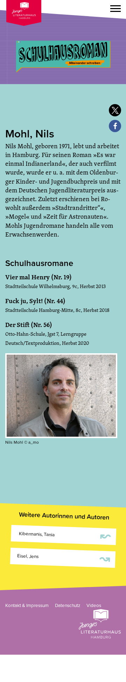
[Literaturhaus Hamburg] (100, 624)
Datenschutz (67, 605)
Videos (93, 605)
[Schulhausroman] (63, 42)
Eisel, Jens (63, 558)
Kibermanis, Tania (64, 535)
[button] (115, 9)
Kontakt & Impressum (27, 605)
